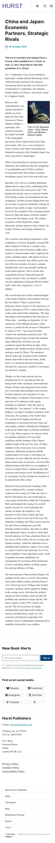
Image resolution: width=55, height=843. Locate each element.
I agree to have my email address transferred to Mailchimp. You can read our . (23, 666)
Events (8, 821)
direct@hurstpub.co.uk (21, 724)
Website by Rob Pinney (25, 834)
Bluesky (14, 688)
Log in (8, 827)
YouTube (36, 695)
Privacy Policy (10, 764)
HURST (12, 6)
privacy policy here (34, 668)
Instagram (14, 695)
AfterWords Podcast (14, 815)
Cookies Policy (10, 767)
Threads (14, 702)
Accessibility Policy (13, 771)
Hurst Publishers (10, 835)
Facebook (36, 688)
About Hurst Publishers (16, 790)
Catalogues (10, 802)
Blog (7, 808)
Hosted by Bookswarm (42, 834)
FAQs (7, 796)
